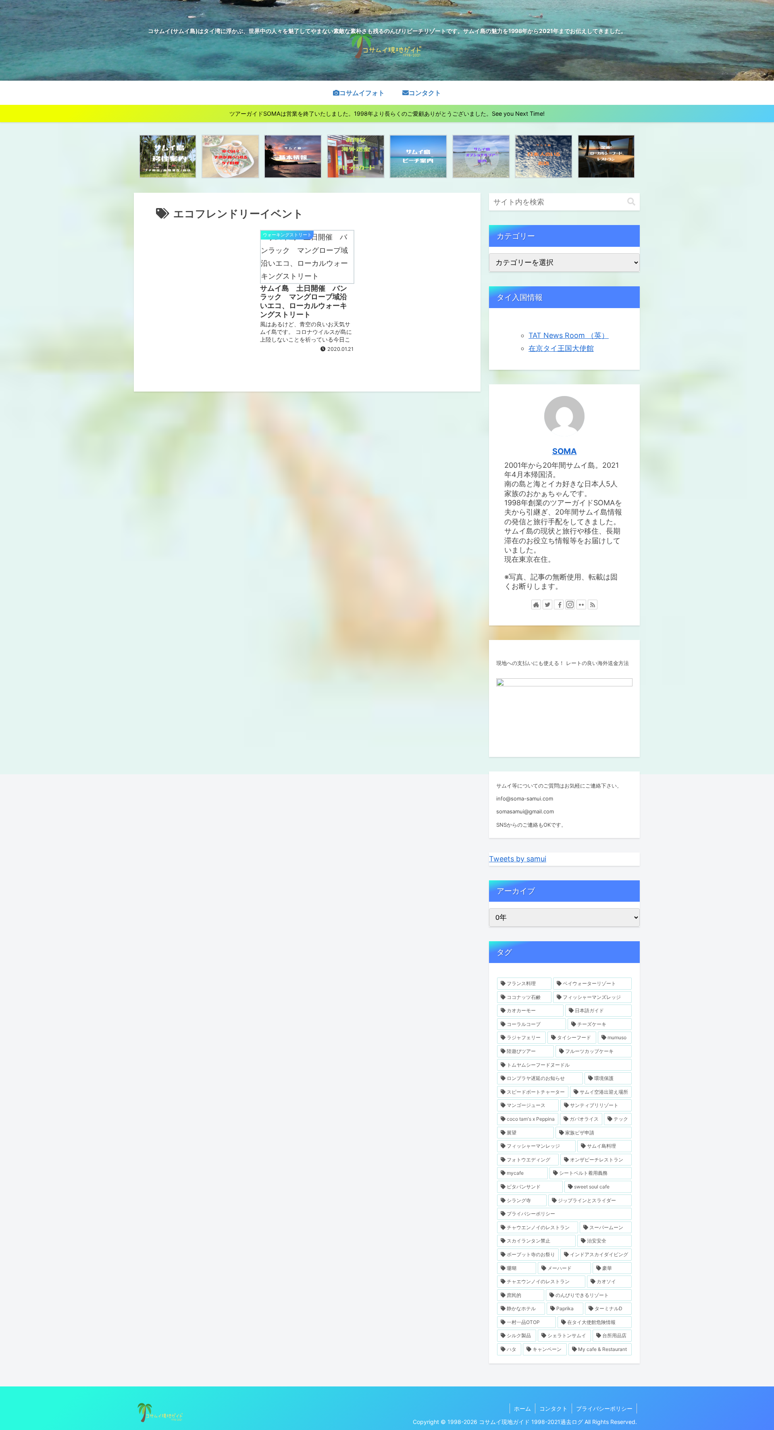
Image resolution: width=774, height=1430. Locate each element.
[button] (631, 201)
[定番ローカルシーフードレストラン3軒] (606, 156)
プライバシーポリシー (604, 1408)
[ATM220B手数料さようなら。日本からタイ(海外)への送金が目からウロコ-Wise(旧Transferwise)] (356, 156)
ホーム (522, 1408)
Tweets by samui (517, 859)
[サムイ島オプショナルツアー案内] (481, 156)
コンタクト (553, 1408)
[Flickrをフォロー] (581, 604)
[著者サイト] (536, 604)
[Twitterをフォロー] (547, 604)
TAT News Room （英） (568, 335)
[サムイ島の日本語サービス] (543, 156)
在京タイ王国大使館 (561, 348)
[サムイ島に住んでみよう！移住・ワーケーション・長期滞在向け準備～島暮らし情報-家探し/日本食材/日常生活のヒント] (168, 156)
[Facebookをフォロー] (559, 604)
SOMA (564, 451)
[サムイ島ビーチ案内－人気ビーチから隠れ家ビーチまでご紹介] (418, 156)
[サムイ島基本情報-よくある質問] (293, 156)
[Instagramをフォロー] (570, 604)
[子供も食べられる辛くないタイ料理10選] (230, 156)
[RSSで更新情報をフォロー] (592, 604)
